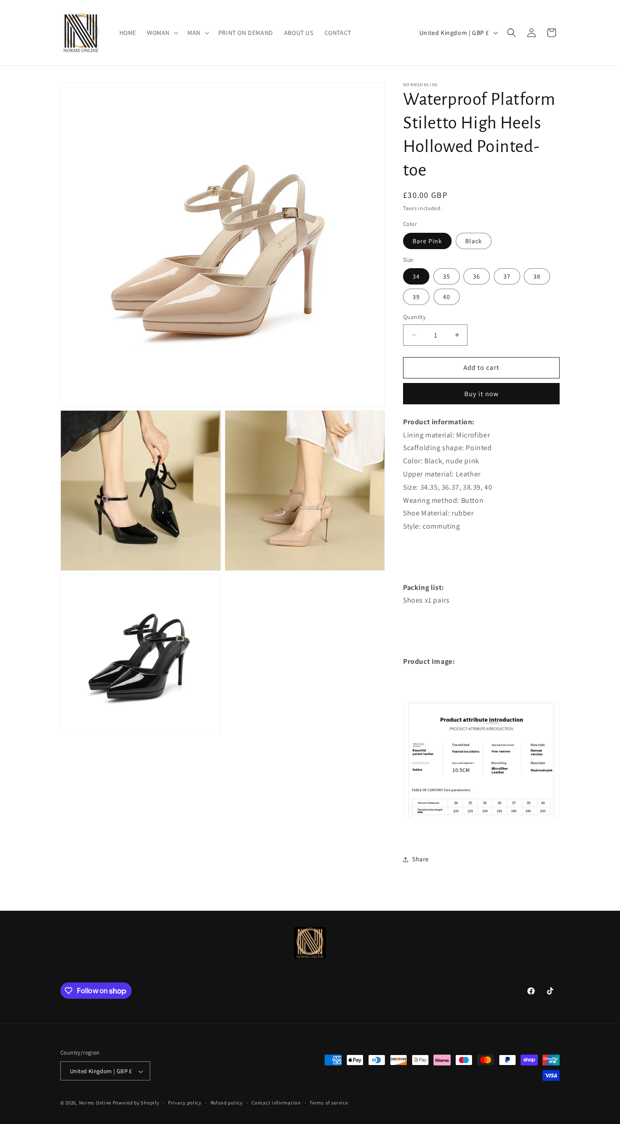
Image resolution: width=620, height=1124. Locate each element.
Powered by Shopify (136, 1103)
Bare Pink (427, 241)
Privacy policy (185, 1102)
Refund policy (227, 1102)
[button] (162, 32)
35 (446, 276)
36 (476, 276)
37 (507, 276)
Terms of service (329, 1102)
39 (416, 297)
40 (446, 297)
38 (537, 276)
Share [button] (420, 859)
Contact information (275, 1102)
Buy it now (481, 393)
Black (473, 241)
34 (416, 276)
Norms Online (96, 1103)
